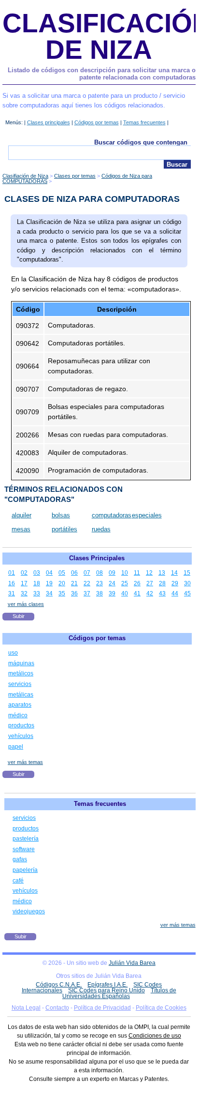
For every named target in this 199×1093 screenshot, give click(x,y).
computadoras (111, 515)
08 (99, 572)
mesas (21, 529)
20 (61, 583)
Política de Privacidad (102, 1007)
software (24, 849)
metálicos (20, 673)
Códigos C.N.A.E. (59, 984)
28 (162, 583)
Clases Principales (97, 558)
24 (112, 583)
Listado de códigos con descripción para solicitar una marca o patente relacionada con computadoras (102, 73)
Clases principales (48, 122)
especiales (147, 515)
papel (15, 746)
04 (49, 572)
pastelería (26, 838)
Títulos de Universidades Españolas (119, 993)
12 (149, 572)
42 (149, 593)
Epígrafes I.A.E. (107, 984)
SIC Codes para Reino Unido (106, 990)
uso (13, 652)
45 (187, 593)
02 (24, 572)
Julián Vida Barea (132, 963)
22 (87, 583)
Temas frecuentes (144, 122)
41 (137, 593)
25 (124, 583)
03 (36, 572)
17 (24, 583)
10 (124, 572)
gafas (20, 859)
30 (187, 583)
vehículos (20, 736)
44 (174, 593)
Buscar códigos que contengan (140, 142)
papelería (25, 870)
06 (74, 572)
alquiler (21, 515)
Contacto (57, 1007)
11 (137, 572)
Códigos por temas (96, 122)
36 (74, 593)
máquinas (21, 663)
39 (112, 593)
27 (149, 583)
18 (36, 583)
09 (112, 572)
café (18, 880)
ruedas (101, 529)
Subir (19, 616)
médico (18, 715)
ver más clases (26, 604)
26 (137, 583)
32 (24, 593)
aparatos (19, 704)
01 (11, 572)
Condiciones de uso (154, 1035)
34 (49, 593)
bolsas (61, 515)
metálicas (20, 694)
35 (61, 593)
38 (99, 593)
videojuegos (29, 911)
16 (11, 583)
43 (162, 593)
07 (87, 572)
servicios (19, 684)
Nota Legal (26, 1007)
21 (74, 583)
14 (174, 572)
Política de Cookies (161, 1007)
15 (187, 572)
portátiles (64, 529)
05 (61, 572)
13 (161, 572)
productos (21, 725)
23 (99, 583)
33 (36, 593)
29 (174, 583)
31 (11, 593)
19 (49, 583)
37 (87, 593)
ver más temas (25, 762)
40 (124, 593)
